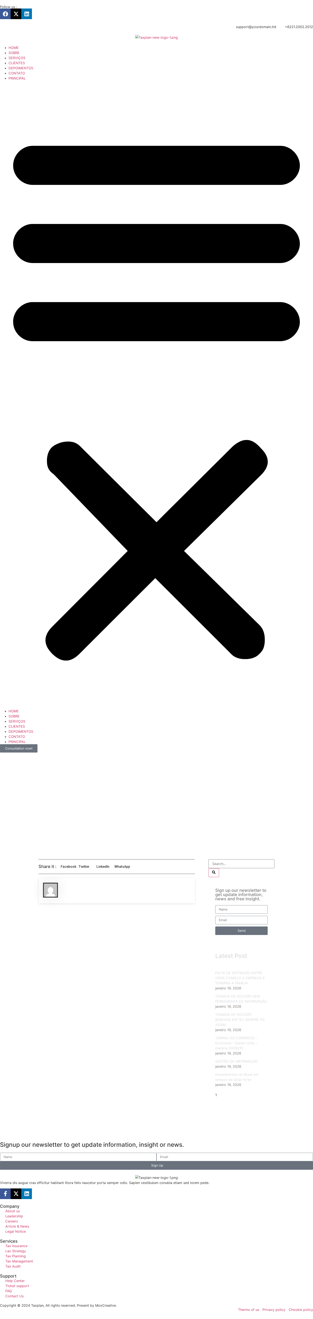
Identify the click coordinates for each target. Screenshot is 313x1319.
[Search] (213, 872)
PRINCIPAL (17, 78)
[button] (156, 395)
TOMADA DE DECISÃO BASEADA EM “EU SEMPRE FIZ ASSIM (240, 1019)
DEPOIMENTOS (21, 68)
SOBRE (14, 53)
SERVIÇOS (17, 58)
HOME (14, 48)
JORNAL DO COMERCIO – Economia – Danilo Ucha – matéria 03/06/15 (236, 1043)
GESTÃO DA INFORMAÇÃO (236, 1061)
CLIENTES (17, 63)
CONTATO (17, 73)
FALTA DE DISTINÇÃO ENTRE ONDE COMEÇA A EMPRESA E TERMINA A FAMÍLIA (240, 978)
